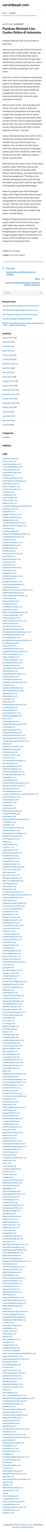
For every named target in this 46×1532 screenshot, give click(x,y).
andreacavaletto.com (11, 830)
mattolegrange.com (10, 1037)
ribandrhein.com (9, 802)
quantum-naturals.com (12, 1412)
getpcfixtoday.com (10, 548)
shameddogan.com (10, 1199)
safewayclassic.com (10, 520)
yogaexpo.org (8, 825)
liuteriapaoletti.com (10, 1076)
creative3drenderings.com (13, 1205)
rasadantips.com (9, 495)
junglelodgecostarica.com (13, 1040)
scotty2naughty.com (10, 976)
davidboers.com (9, 1213)
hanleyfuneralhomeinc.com (13, 735)
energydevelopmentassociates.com (17, 640)
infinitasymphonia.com (12, 950)
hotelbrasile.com (9, 598)
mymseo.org (7, 1482)
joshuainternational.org (12, 1236)
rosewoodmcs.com (10, 1345)
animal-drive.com (9, 1174)
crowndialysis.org (9, 780)
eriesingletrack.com (10, 721)
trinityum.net (7, 1367)
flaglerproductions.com (12, 920)
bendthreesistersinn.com (12, 1085)
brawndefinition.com (11, 923)
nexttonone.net (8, 1230)
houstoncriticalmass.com (12, 892)
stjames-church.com (10, 973)
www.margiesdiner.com (12, 1292)
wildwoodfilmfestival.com (13, 593)
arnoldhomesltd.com (11, 665)
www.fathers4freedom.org (13, 1247)
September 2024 (8, 403)
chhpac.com (7, 1485)
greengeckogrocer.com (12, 766)
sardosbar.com (8, 699)
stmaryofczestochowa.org (13, 995)
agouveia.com (8, 1476)
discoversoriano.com (11, 875)
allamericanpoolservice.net (13, 786)
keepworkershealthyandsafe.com (16, 534)
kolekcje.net (7, 805)
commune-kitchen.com (12, 939)
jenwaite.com (7, 1454)
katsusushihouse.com (11, 956)
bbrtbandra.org (8, 551)
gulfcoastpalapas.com (11, 1191)
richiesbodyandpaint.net (12, 467)
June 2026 (6, 346)
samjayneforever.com (11, 1420)
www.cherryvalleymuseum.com (15, 612)
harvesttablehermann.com (13, 634)
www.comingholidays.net (12, 881)
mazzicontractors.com (11, 1370)
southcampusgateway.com (13, 584)
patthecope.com (9, 1160)
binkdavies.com (8, 931)
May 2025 (6, 368)
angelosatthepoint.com (12, 1141)
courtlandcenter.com (11, 1121)
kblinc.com (7, 718)
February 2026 (8, 355)
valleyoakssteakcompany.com (14, 1146)
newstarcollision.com (11, 755)
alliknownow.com (9, 900)
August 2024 (7, 407)
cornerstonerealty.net (11, 1350)
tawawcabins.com (9, 693)
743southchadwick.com (12, 654)
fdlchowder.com (9, 1294)
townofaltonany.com (11, 1068)
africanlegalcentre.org (11, 953)
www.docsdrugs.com (11, 1289)
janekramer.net (8, 1018)
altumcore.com (8, 1171)
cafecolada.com (8, 872)
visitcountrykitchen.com (12, 1046)
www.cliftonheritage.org (12, 1306)
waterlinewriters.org (10, 1197)
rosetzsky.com (8, 964)
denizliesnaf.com (9, 1155)
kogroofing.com (9, 570)
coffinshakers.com (10, 992)
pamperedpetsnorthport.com (14, 724)
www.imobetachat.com (11, 1216)
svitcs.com (6, 1163)
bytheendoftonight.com (12, 853)
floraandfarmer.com (10, 643)
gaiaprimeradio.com (10, 1026)
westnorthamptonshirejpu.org (15, 595)
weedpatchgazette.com (12, 716)
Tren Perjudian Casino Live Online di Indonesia (19, 315)
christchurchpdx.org (11, 934)
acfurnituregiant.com (11, 486)
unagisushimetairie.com (12, 542)
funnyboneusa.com (10, 1090)
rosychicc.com (8, 847)
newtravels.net (8, 511)
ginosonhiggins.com (11, 1054)
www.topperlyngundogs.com (14, 1250)
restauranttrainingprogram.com (15, 783)
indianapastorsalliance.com (13, 1143)
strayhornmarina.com (11, 917)
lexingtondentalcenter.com (13, 774)
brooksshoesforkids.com (12, 1180)
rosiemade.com (8, 727)
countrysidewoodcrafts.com (14, 523)
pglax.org (6, 1071)
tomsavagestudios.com (12, 791)
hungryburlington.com (11, 1009)
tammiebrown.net (9, 1029)
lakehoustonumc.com (11, 1225)
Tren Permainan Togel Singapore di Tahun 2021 (20, 310)
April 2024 (6, 425)
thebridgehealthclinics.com (13, 1194)
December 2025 (8, 364)
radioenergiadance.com (12, 576)
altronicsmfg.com (9, 500)
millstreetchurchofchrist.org (14, 1434)
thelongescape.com (10, 1034)
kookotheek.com (9, 578)
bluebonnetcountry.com (12, 553)
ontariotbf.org (8, 528)
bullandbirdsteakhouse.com (14, 1300)
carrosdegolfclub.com (11, 637)
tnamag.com (7, 1177)
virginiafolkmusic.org (11, 797)
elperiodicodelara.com (11, 464)
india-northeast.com (10, 657)
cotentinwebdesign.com (12, 615)
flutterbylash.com (9, 1445)
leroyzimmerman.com (11, 1459)
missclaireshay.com (10, 458)
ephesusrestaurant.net (11, 1376)
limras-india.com (9, 461)
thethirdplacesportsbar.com (14, 1373)
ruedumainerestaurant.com (13, 962)
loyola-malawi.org (9, 844)
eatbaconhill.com (9, 503)
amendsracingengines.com (13, 1267)
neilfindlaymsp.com (10, 1124)
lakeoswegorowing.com (12, 1471)
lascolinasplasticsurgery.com (14, 1303)
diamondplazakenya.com (12, 1404)
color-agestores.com (11, 839)
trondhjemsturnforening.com (14, 1401)
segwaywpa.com (9, 1188)
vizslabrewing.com (10, 707)
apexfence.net (8, 1513)
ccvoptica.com (8, 1322)
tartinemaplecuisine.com (12, 1015)
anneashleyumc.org (10, 1275)
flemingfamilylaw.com (11, 1465)
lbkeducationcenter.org (12, 811)
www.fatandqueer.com (11, 1272)
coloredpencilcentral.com (13, 668)
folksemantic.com (9, 696)
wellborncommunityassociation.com (17, 590)
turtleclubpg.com (9, 1110)
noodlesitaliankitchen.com (13, 537)
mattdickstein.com (10, 1219)
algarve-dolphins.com (11, 1048)
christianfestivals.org (11, 1043)
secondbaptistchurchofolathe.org (16, 1479)
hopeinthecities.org (10, 855)
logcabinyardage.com (11, 1211)
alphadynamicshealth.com (13, 1443)
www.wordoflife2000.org (12, 688)
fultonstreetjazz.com (11, 601)
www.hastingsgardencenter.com (15, 1359)
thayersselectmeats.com (12, 1183)
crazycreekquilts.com (11, 928)
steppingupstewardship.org (14, 1320)
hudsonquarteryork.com (12, 1387)
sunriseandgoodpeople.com (14, 1079)
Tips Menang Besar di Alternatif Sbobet (17, 319)
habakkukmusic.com (11, 1227)
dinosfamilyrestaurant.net (13, 629)
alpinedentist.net (9, 573)
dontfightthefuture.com (12, 662)
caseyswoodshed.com (11, 1149)
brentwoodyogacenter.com (13, 1314)
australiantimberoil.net (12, 626)
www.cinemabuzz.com (11, 1339)
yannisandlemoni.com (11, 713)
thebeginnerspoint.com (12, 878)
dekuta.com (7, 1336)
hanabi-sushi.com (9, 1331)
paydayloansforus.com (11, 514)
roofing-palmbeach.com (12, 660)
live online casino (17, 255)
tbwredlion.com (9, 1406)
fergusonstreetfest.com (12, 1417)
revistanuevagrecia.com (12, 970)
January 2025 (7, 386)
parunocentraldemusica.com (14, 1395)
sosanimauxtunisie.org (12, 567)
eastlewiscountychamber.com (14, 903)
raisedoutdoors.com (10, 676)
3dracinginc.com (9, 889)
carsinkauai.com (9, 1431)
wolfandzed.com (9, 1334)
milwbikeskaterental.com (12, 1062)
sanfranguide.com (10, 883)
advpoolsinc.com (9, 1138)
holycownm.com (9, 1104)
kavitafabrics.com (9, 1099)
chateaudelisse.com (10, 587)
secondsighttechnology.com (14, 760)
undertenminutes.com (11, 489)
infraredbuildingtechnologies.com (16, 632)
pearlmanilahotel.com (11, 559)
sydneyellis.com (9, 777)
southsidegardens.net (11, 1364)
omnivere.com (8, 492)
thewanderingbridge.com (13, 1001)
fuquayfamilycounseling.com (14, 1473)
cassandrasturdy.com (11, 864)
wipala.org (6, 841)
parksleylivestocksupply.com (14, 833)
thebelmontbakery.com (12, 517)
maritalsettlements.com (12, 1059)
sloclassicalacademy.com (12, 909)
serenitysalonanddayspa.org (14, 481)
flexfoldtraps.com (9, 1264)
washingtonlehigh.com (12, 1325)
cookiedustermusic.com (12, 1093)
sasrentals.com (8, 757)
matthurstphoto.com (11, 1423)
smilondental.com (9, 752)
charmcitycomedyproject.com (14, 981)
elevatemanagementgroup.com (15, 1457)
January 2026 (7, 359)
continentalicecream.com (12, 925)
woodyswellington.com (12, 1378)
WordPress (16, 1527)
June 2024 (6, 416)
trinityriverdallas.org (11, 813)
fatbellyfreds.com (9, 1381)
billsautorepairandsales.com (14, 1409)
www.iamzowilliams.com (12, 1356)
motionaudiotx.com (10, 1490)
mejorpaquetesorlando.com (14, 738)
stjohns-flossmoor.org (11, 1088)
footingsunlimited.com (11, 1283)
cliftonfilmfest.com (10, 671)
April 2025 (6, 372)
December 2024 (8, 390)
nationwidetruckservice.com (14, 1107)
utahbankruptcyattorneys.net (14, 682)
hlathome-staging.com (11, 769)
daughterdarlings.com (11, 472)
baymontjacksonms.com (12, 1065)
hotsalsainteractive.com (12, 478)
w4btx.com (7, 744)
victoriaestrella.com (10, 1115)
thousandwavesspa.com (12, 1118)
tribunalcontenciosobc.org (13, 906)
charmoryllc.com (9, 886)
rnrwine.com (7, 1468)
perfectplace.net (9, 816)
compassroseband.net (11, 1169)
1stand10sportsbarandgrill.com (15, 741)
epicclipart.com (8, 556)
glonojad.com (8, 967)
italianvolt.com (8, 702)
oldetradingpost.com (11, 618)
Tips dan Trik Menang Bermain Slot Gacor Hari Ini (20, 306)
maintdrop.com (8, 562)
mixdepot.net (8, 1342)
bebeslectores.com (10, 623)
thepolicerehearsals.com (12, 897)
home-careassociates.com (13, 827)
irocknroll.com (8, 685)
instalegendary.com (10, 531)
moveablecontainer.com (12, 607)
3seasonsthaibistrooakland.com (15, 819)
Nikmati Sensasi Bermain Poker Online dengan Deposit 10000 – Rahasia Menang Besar (23, 324)
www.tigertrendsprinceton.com (15, 1244)
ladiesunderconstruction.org (14, 621)
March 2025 (7, 377)
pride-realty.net (8, 1440)
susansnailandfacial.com (12, 1238)
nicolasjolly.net (8, 948)
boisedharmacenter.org (12, 836)
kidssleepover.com (10, 509)
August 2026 (7, 338)
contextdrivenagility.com (12, 987)
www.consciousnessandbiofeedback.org (19, 1353)
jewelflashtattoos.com (11, 545)
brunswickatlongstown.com (14, 1012)
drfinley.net (7, 1462)
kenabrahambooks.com (12, 936)
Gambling (16, 251)
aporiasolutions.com (11, 1185)
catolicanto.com (9, 808)
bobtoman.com (8, 565)
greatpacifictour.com (11, 1113)
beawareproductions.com (13, 984)
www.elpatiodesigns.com (12, 1384)
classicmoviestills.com (11, 869)
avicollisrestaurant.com (12, 1127)
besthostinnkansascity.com (13, 1501)
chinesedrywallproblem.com (14, 1082)
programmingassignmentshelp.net (17, 506)
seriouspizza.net (9, 1166)
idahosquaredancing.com (13, 690)
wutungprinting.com (11, 1057)
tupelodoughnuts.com (11, 730)
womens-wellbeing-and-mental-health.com (20, 794)
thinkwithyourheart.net (12, 679)
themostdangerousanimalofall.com (17, 895)
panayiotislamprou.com (12, 581)
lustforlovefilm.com (10, 945)
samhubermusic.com (11, 1510)
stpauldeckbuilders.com (12, 1281)
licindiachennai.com (10, 469)
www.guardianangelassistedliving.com (18, 1398)
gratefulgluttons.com (11, 858)
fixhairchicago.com (10, 1152)
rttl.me (5, 1493)
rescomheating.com (10, 1496)
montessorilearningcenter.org (14, 1415)
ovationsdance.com (10, 800)
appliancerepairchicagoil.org (14, 525)
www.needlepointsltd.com (13, 1297)
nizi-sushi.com (8, 1020)
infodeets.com (8, 475)
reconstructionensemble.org (14, 1096)
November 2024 (8, 394)
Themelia (29, 1527)
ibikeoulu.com (8, 990)
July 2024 (6, 412)
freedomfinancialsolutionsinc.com (16, 1261)
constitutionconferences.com (14, 1157)
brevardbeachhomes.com (13, 648)
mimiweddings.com (10, 1499)
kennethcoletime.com (11, 1006)
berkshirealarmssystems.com (14, 704)
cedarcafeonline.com (11, 483)
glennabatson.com (10, 914)
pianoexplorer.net (9, 1362)
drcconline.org (8, 1129)
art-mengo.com (8, 1023)
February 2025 (8, 381)
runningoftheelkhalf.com (12, 1252)
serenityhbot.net (9, 1233)
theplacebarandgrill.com (12, 1132)
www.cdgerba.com (10, 1392)
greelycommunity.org (11, 959)
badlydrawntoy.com (10, 1222)
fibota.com (6, 1390)
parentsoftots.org (9, 1202)
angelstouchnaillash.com (12, 746)
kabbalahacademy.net (11, 749)
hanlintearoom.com (10, 1448)
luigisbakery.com (9, 1328)
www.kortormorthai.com (12, 1269)
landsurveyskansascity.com (13, 1278)
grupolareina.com (9, 609)
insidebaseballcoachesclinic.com (16, 1429)
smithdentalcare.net (10, 1504)
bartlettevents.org (9, 604)
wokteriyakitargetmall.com (13, 771)
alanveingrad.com (9, 1051)
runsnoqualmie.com (10, 1286)
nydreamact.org (9, 539)
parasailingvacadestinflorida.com (16, 1437)
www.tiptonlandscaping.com (14, 1317)
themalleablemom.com (12, 1004)
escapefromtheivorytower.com (15, 651)
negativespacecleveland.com (14, 1074)
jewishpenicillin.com (10, 788)
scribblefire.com (9, 822)
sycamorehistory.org (11, 1348)
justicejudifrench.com (11, 998)
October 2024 (7, 399)
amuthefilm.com (9, 942)
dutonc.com (7, 1032)
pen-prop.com (8, 1241)
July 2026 (6, 342)
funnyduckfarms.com (11, 1451)
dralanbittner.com (9, 710)
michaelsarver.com (10, 763)
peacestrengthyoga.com (12, 1258)
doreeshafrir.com (9, 978)
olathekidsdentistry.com (12, 732)
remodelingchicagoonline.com (15, 1311)
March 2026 (7, 351)
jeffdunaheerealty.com (11, 1255)
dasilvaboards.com (10, 911)
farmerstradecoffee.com (12, 1208)
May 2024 (6, 421)
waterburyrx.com (9, 1135)
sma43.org (6, 1308)
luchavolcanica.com (10, 1102)
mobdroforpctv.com (10, 861)
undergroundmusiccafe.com (14, 1507)
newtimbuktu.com (10, 497)
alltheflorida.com (9, 1426)
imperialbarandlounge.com (13, 674)
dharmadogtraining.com (12, 1487)
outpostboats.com (10, 850)
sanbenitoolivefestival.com (13, 867)
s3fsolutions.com (9, 646)
